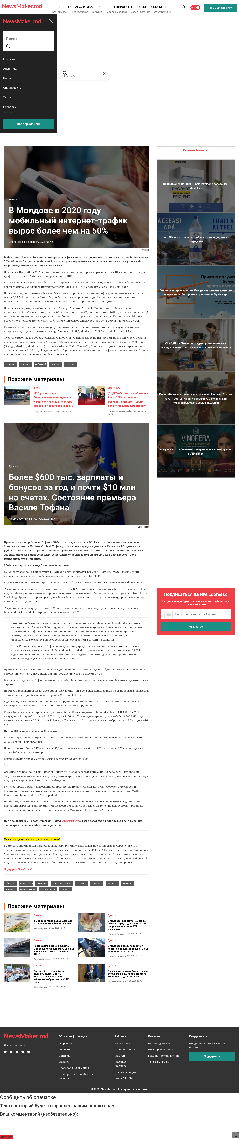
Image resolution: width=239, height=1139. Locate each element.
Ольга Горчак (17, 241)
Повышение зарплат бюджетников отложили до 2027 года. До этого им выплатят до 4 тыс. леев (128, 974)
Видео (101, 7)
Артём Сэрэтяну (44, 411)
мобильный (40, 364)
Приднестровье (79, 11)
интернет (25, 364)
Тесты (141, 7)
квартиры (112, 883)
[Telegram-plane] (28, 1052)
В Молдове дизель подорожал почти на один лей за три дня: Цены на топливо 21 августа (128, 949)
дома (81, 883)
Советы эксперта (140, 11)
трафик (71, 364)
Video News (114, 388)
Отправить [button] (6, 1137)
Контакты (65, 1055)
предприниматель (28, 889)
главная (10, 364)
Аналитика (84, 7)
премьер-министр (48, 889)
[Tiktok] (22, 1052)
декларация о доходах (62, 883)
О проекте (65, 1043)
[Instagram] (17, 1052)
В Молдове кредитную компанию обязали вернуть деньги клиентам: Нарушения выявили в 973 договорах (127, 925)
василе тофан (26, 883)
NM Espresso (59, 11)
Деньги (13, 466)
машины (127, 883)
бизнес (10, 883)
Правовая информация (74, 1067)
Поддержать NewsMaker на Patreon (76, 1076)
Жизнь (13, 199)
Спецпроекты (121, 7)
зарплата (97, 883)
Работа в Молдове (116, 11)
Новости (64, 7)
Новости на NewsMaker (121, 411)
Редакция (65, 1049)
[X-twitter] (11, 1052)
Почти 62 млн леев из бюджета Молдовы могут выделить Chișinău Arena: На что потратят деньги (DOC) (53, 950)
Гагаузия (97, 11)
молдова (56, 364)
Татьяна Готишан (117, 934)
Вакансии (65, 1061)
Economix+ (158, 7)
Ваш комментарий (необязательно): (39, 1114)
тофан (65, 889)
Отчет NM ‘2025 (162, 11)
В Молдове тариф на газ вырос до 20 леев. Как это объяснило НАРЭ (52, 922)
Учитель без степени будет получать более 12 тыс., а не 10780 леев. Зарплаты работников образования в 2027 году (51, 976)
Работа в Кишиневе (195, 150)
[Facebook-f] (5, 1052)
